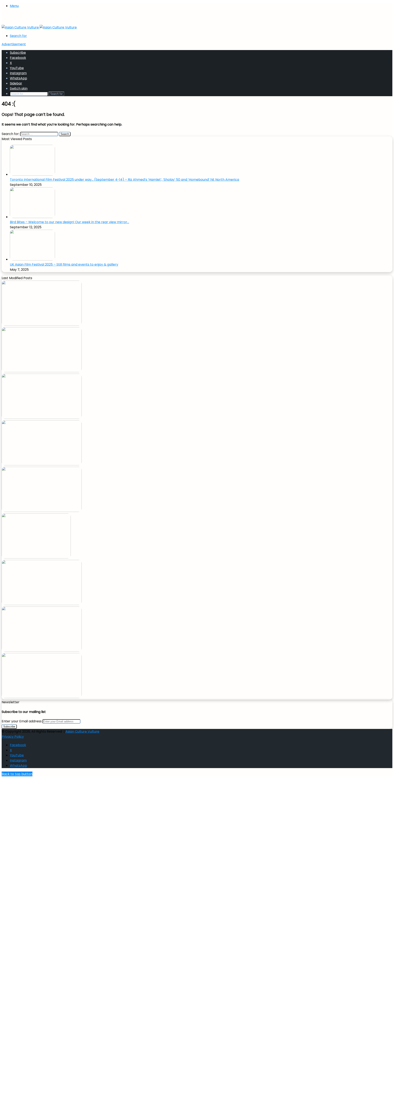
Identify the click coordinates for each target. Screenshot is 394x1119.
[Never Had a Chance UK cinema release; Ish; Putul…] (42, 417)
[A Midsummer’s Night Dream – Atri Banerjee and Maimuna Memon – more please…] (42, 604)
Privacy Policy (13, 736)
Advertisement (14, 44)
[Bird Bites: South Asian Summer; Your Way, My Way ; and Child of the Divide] (42, 697)
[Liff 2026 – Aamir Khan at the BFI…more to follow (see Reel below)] (36, 557)
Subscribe (18, 52)
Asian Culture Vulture (82, 731)
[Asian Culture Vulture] (39, 27)
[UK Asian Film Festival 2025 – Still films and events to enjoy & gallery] (32, 259)
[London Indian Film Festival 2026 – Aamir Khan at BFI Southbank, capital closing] (42, 650)
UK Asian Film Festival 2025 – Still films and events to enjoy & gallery (64, 264)
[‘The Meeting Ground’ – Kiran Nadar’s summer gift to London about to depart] (42, 371)
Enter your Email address (22, 721)
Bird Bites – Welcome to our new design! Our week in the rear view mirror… (69, 222)
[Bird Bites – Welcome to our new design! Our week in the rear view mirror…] (32, 217)
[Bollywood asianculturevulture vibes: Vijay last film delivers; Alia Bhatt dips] (42, 464)
